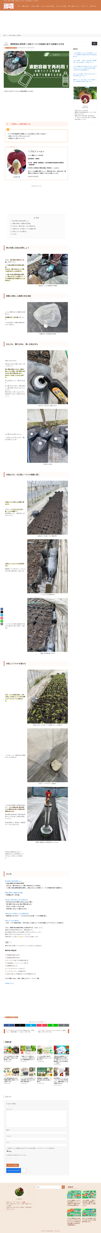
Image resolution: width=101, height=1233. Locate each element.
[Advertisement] (50, 22)
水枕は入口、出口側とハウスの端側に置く (25, 228)
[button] (9, 1025)
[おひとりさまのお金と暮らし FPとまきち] (9, 6)
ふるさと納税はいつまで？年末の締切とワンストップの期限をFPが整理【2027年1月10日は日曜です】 (85, 54)
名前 (8, 1130)
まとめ (14, 234)
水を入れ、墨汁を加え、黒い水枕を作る (24, 226)
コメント (9, 1109)
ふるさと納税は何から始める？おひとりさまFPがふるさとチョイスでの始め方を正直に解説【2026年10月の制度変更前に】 (85, 68)
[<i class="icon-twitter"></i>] (19, 177)
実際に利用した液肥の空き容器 (21, 223)
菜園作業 (14, 47)
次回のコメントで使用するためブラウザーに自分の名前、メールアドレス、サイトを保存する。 (31, 1148)
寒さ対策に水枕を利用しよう (21, 221)
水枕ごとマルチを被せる (20, 231)
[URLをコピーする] (63, 1025)
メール (8, 1136)
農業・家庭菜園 (9, 47)
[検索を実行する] (63, 1187)
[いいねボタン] (7, 942)
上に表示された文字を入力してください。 (16, 1155)
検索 (94, 43)
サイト (8, 1142)
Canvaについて (9, 983)
